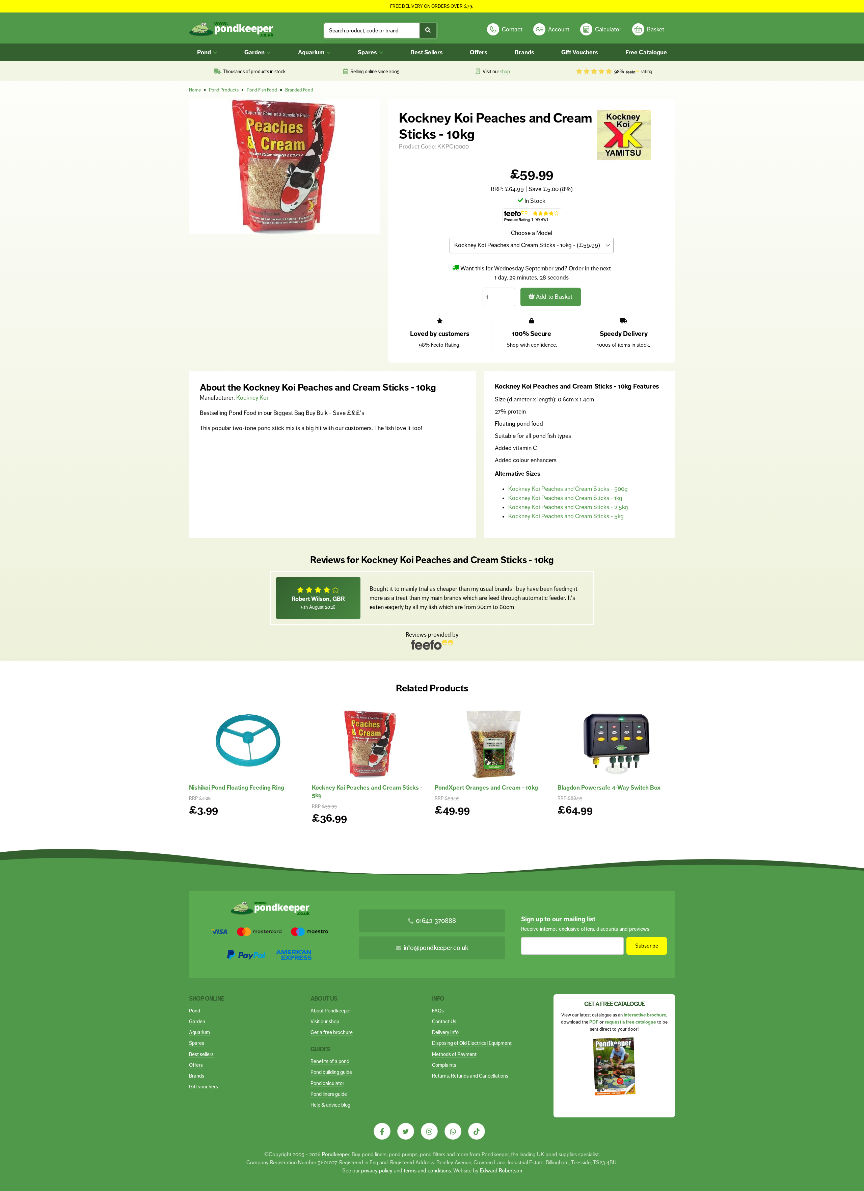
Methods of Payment (454, 1054)
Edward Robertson (501, 1170)
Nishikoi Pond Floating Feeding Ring (236, 787)
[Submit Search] (428, 30)
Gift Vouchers (579, 52)
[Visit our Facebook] (382, 1131)
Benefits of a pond (329, 1061)
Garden (255, 52)
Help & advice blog (330, 1105)
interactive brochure (645, 1015)
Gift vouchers (203, 1086)
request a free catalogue (630, 1022)
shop (505, 71)
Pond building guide (331, 1072)
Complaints (444, 1065)
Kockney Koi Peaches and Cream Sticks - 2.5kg (568, 507)
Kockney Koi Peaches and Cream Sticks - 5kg (566, 516)
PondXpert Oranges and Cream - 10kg (486, 787)
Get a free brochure (331, 1032)
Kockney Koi (252, 397)
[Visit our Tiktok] (476, 1131)
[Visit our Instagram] (429, 1131)
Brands (524, 52)
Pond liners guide (328, 1094)
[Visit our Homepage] (231, 29)
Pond (204, 52)
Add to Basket (554, 296)
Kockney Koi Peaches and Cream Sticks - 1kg (565, 498)
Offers (478, 52)
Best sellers (201, 1054)
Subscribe (646, 946)
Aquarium (312, 52)
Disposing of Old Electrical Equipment (472, 1043)
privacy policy (377, 1170)
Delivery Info (445, 1032)
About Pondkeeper (330, 1010)
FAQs (438, 1010)
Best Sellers (426, 52)
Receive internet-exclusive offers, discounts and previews (585, 929)
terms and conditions (427, 1170)
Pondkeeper (335, 1154)
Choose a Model (531, 233)
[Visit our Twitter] (405, 1131)
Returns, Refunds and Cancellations (470, 1076)
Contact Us (444, 1021)
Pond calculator (327, 1083)
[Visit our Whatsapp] (452, 1131)
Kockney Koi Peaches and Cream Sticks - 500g (568, 488)
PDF (593, 1022)
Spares (368, 52)
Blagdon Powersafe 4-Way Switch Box (609, 787)
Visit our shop (324, 1021)
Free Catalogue (646, 52)
